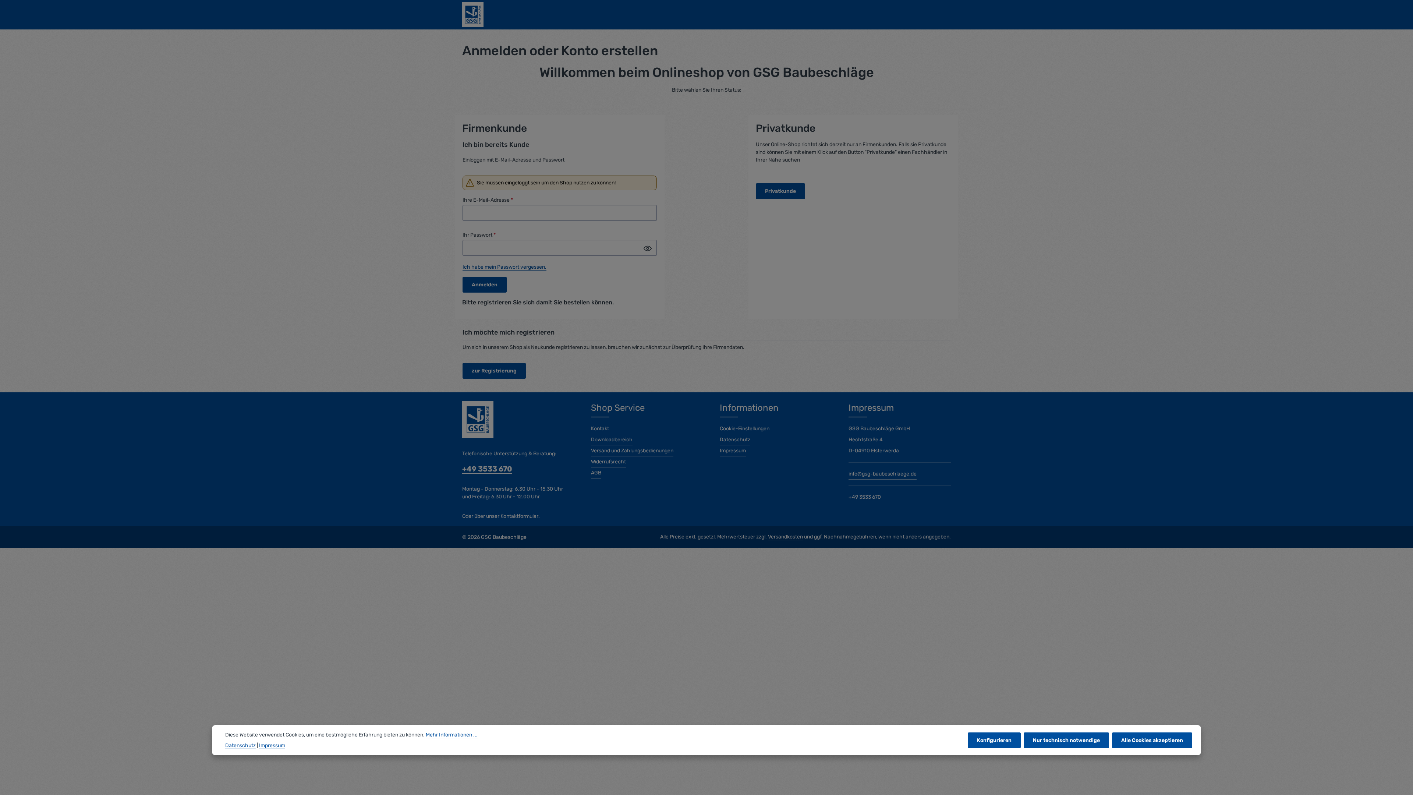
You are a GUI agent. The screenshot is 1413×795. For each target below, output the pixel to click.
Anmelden (484, 285)
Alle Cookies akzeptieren (1152, 740)
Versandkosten (785, 537)
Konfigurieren (994, 740)
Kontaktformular (519, 516)
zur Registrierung (494, 371)
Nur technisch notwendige (1066, 740)
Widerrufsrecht (608, 462)
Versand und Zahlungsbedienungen (632, 451)
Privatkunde (780, 191)
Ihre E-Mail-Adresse (488, 200)
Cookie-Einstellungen (744, 428)
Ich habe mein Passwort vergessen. (504, 267)
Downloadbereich (612, 440)
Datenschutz (735, 440)
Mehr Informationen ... (452, 735)
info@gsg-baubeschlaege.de (883, 474)
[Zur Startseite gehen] (473, 14)
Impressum (733, 451)
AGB (596, 473)
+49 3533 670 (487, 468)
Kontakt (600, 428)
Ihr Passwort (479, 235)
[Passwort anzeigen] (647, 248)
